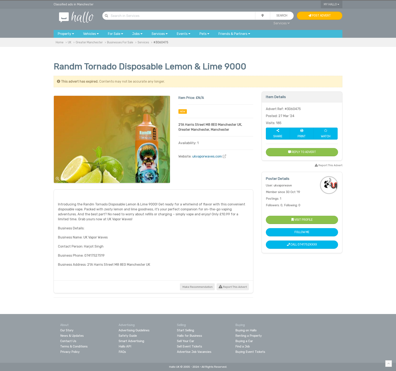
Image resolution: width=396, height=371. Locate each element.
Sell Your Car (185, 341)
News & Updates (72, 336)
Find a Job (242, 346)
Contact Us (68, 341)
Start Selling (185, 330)
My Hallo (330, 4)
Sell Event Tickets (189, 346)
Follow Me (302, 232)
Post (321, 15)
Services (143, 42)
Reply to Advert (303, 152)
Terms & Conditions (74, 346)
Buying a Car (244, 341)
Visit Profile (303, 220)
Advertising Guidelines (134, 330)
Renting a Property (248, 336)
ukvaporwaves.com (207, 156)
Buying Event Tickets (250, 352)
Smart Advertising (131, 341)
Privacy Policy (70, 352)
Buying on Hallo (246, 330)
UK (69, 42)
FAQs (122, 352)
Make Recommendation (197, 286)
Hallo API (125, 346)
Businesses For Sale (120, 42)
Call (303, 244)
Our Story (66, 330)
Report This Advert (234, 286)
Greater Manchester (89, 42)
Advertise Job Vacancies (194, 352)
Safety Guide (128, 336)
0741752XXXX (307, 244)
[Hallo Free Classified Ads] (76, 17)
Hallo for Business (189, 336)
